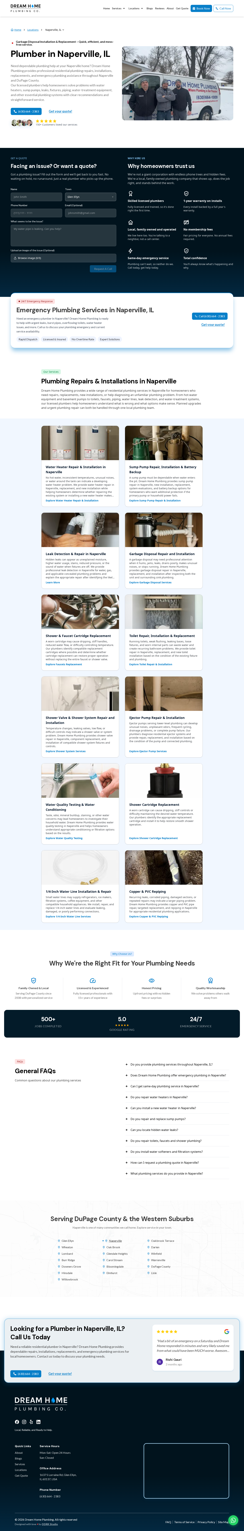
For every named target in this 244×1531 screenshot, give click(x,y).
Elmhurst (111, 1273)
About (19, 1452)
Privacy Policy (206, 1522)
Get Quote (21, 1475)
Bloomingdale (115, 1266)
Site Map (223, 1522)
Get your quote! (60, 111)
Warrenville (158, 1260)
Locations (33, 29)
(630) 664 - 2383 (50, 1496)
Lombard (67, 1253)
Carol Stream (114, 1260)
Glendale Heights (117, 1253)
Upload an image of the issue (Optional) (32, 250)
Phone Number (19, 205)
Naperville (115, 1240)
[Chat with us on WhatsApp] (233, 1520)
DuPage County (160, 1266)
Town (68, 189)
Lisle (154, 1273)
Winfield (156, 1253)
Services (20, 1464)
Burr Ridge (68, 1260)
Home (17, 29)
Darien (155, 1247)
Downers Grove (71, 1266)
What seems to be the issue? (27, 221)
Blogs (18, 1458)
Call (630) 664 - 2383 (212, 316)
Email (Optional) (74, 205)
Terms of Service (184, 1522)
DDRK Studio (50, 1524)
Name (14, 189)
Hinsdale (67, 1273)
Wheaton (67, 1247)
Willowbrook (70, 1279)
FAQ (168, 1522)
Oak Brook (113, 1247)
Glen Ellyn (68, 1240)
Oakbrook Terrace (162, 1240)
